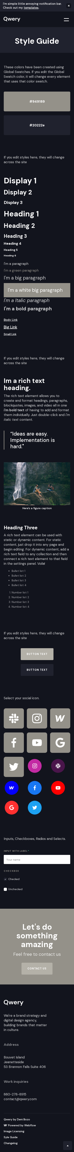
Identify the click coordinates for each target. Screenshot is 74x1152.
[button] (64, 19)
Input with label (16, 851)
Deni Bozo (23, 1119)
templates (31, 8)
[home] (11, 19)
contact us (37, 968)
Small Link (10, 334)
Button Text (37, 654)
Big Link (10, 327)
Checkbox (11, 871)
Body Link (11, 320)
